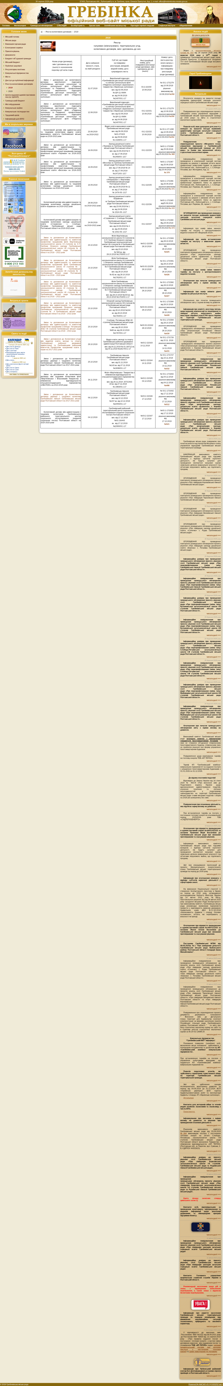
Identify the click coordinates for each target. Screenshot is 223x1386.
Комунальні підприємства (17, 73)
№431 (166, 351)
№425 (166, 252)
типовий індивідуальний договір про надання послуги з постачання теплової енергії (200, 1348)
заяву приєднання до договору (203, 1352)
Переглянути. (189, 1112)
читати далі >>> (214, 67)
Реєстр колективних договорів (58, 32)
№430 (166, 333)
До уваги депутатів (200, 35)
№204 (183, 1133)
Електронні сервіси (14, 48)
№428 (166, 315)
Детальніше (188, 1098)
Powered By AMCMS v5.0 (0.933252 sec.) (206, 1384)
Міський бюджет (12, 62)
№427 (166, 296)
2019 (10, 88)
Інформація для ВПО (14, 119)
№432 (166, 369)
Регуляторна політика (15, 69)
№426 (166, 275)
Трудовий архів (12, 115)
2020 (10, 91)
